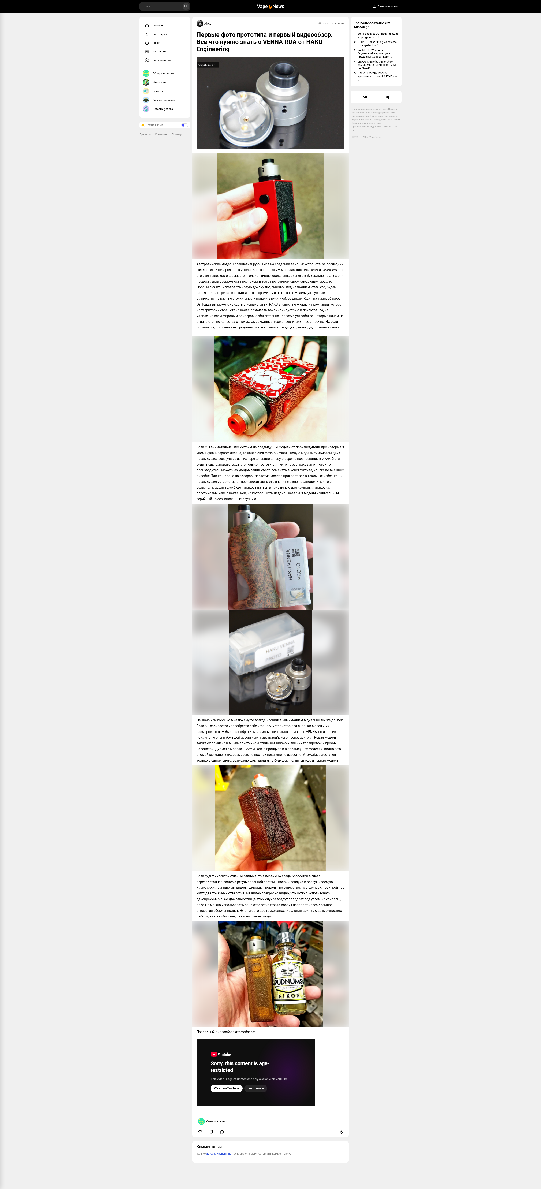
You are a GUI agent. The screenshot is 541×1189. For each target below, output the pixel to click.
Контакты (161, 134)
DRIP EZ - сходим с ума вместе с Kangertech (377, 43)
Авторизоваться (388, 6)
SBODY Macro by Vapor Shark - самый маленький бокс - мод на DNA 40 (377, 65)
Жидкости (159, 82)
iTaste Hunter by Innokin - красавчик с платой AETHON (377, 76)
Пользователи (161, 60)
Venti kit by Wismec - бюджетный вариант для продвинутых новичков (375, 53)
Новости (158, 91)
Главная (157, 25)
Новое (156, 42)
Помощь (177, 134)
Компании (159, 51)
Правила (145, 134)
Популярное (160, 34)
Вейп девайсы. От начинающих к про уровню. (378, 35)
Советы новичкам (164, 100)
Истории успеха (163, 109)
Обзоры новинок (163, 73)
